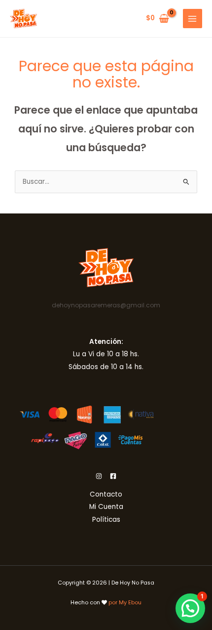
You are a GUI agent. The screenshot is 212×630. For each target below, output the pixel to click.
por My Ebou (124, 602)
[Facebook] (113, 476)
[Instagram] (99, 476)
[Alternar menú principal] (192, 18)
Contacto (106, 494)
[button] (190, 608)
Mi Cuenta (106, 506)
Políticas (106, 519)
